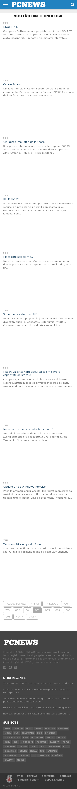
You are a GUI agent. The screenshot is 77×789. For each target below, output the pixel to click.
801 (28, 610)
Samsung (50, 728)
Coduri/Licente (54, 780)
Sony (7, 742)
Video (29, 728)
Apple (66, 742)
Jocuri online (12, 737)
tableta (54, 742)
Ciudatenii (10, 751)
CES (15, 742)
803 (47, 610)
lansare (52, 751)
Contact (65, 776)
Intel (38, 728)
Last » (32, 616)
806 (8, 616)
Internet (50, 733)
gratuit (9, 760)
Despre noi (48, 776)
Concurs (44, 755)
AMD (25, 737)
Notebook (37, 737)
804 (57, 610)
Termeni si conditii (28, 780)
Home (9, 776)
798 (66, 603)
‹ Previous (51, 603)
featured (54, 746)
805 (68, 610)
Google (61, 737)
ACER (42, 746)
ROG (39, 733)
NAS (42, 751)
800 (17, 610)
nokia (33, 751)
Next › (19, 616)
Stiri (20, 776)
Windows (9, 746)
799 (8, 610)
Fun (16, 733)
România (57, 755)
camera (24, 755)
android (63, 728)
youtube (41, 742)
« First (35, 603)
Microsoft (27, 742)
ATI (33, 755)
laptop (23, 746)
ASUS (7, 728)
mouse (20, 760)
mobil (7, 733)
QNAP (33, 746)
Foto (66, 746)
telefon (18, 728)
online (23, 751)
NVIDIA (50, 737)
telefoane (28, 733)
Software (10, 755)
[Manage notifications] (9, 780)
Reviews (32, 776)
